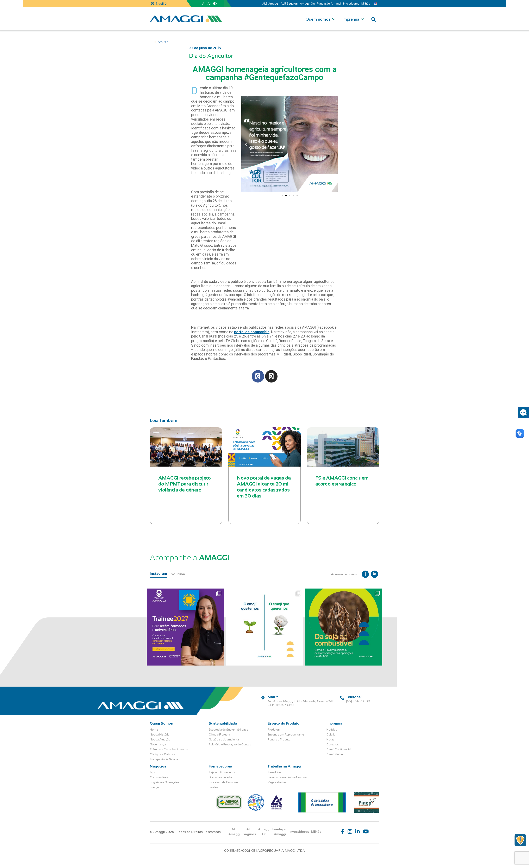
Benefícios (274, 772)
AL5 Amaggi (270, 3)
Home (154, 729)
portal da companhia (251, 332)
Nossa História (159, 734)
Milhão (365, 3)
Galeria (331, 734)
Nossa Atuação (160, 739)
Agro (153, 772)
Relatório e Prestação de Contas (230, 744)
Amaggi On (307, 3)
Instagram (158, 573)
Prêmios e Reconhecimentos (169, 749)
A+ (209, 3)
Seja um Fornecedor (222, 772)
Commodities (159, 777)
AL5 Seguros (289, 3)
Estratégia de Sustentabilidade (228, 729)
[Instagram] (271, 376)
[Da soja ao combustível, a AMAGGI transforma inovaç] (343, 627)
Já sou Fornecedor (221, 777)
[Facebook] (258, 376)
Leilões (213, 787)
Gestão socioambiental (224, 739)
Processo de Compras (223, 782)
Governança (158, 744)
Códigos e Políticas (162, 754)
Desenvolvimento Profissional (287, 777)
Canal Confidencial (338, 749)
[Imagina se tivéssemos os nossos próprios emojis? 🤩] (264, 627)
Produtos (274, 729)
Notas (330, 739)
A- (204, 3)
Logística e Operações (164, 782)
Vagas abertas (277, 782)
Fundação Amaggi (329, 3)
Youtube (178, 574)
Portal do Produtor (279, 739)
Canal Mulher (335, 754)
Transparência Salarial (164, 759)
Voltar (163, 42)
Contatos (332, 744)
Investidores (351, 3)
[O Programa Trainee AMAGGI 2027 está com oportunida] (185, 627)
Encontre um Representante (286, 734)
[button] (246, 144)
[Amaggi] (186, 18)
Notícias (331, 729)
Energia (155, 787)
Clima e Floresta (219, 734)
